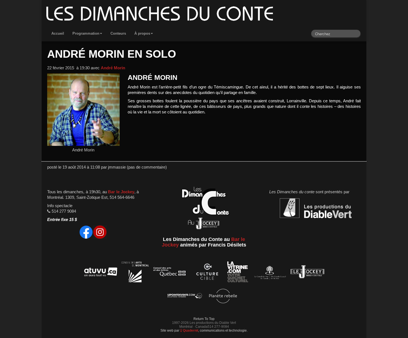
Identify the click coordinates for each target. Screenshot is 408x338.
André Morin (113, 68)
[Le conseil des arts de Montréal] (135, 273)
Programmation (85, 33)
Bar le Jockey (121, 192)
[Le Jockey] (307, 273)
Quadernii (190, 330)
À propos (142, 33)
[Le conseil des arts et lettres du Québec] (169, 273)
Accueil (57, 33)
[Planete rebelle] (223, 297)
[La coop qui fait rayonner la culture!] (207, 273)
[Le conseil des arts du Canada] (269, 273)
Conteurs (118, 33)
